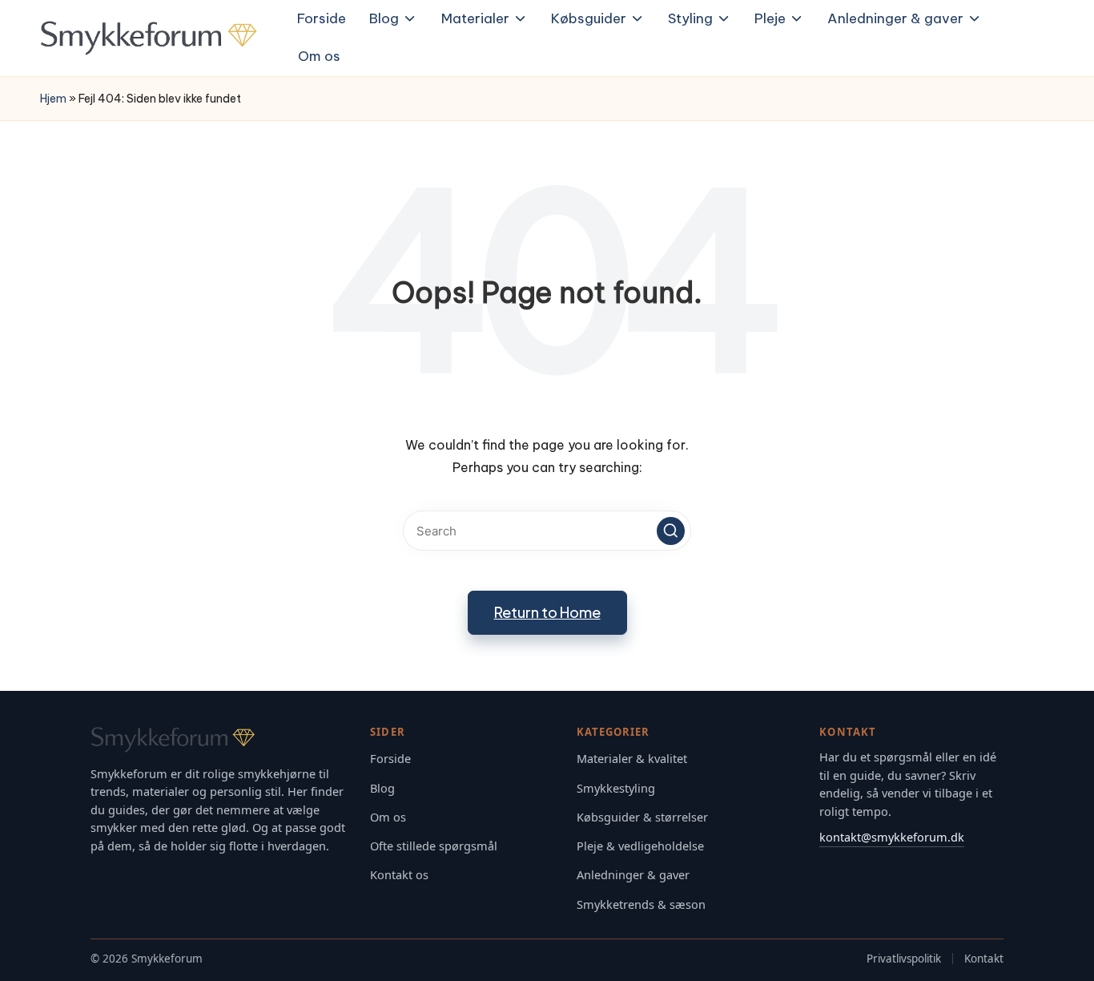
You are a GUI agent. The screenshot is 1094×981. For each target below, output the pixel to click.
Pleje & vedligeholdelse (640, 846)
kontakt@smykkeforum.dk (891, 837)
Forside (390, 758)
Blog (382, 788)
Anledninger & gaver (633, 874)
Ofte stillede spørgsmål (433, 846)
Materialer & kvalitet (632, 758)
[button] (671, 531)
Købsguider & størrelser (642, 817)
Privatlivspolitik (904, 958)
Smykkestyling (616, 788)
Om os (388, 817)
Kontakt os (399, 874)
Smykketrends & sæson (641, 904)
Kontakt (984, 958)
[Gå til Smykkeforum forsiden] (219, 739)
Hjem (53, 98)
